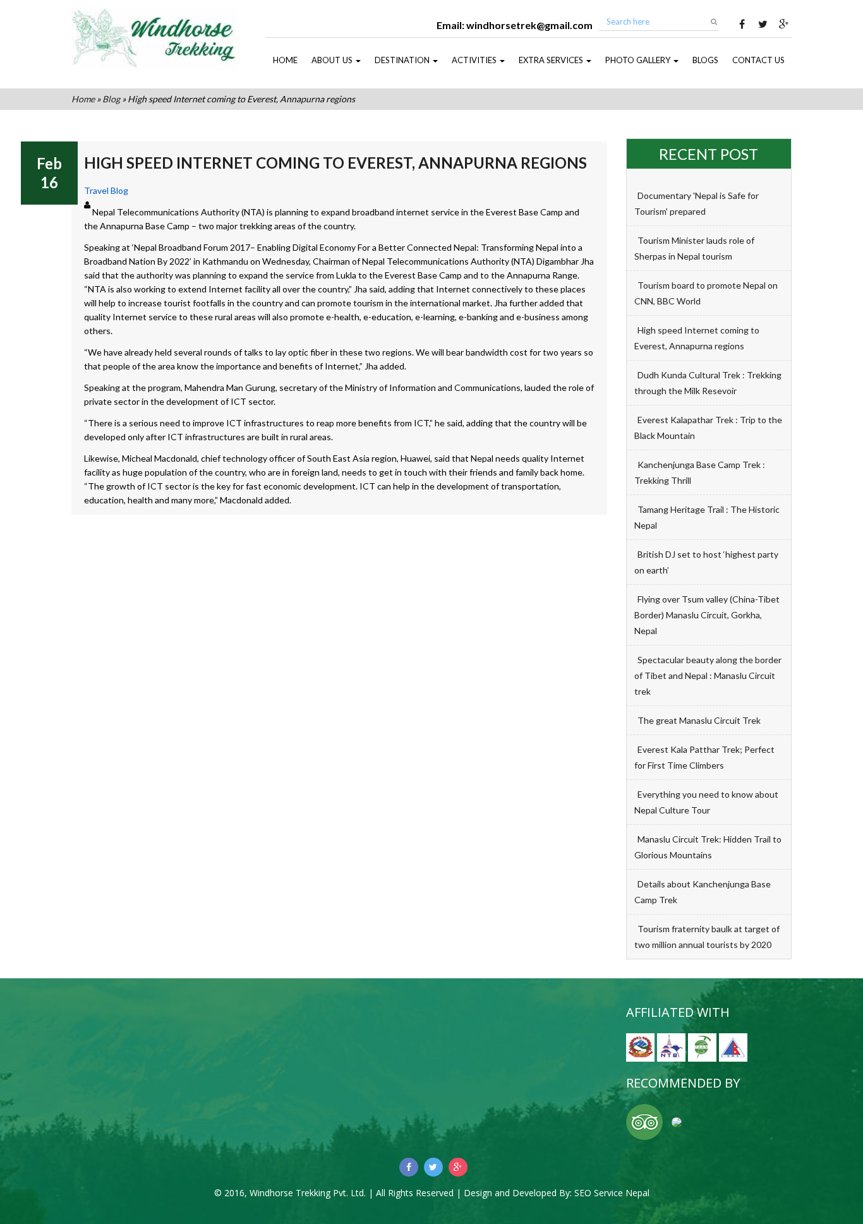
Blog (111, 98)
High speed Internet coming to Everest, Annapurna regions (335, 162)
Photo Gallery (638, 60)
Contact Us (758, 60)
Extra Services (552, 60)
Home (285, 60)
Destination (403, 60)
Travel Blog (106, 190)
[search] (714, 21)
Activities (475, 60)
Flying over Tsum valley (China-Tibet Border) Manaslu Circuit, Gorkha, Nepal (707, 615)
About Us (332, 60)
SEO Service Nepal (611, 1193)
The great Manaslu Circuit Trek (699, 720)
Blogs (705, 60)
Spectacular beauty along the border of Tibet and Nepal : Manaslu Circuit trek (708, 675)
